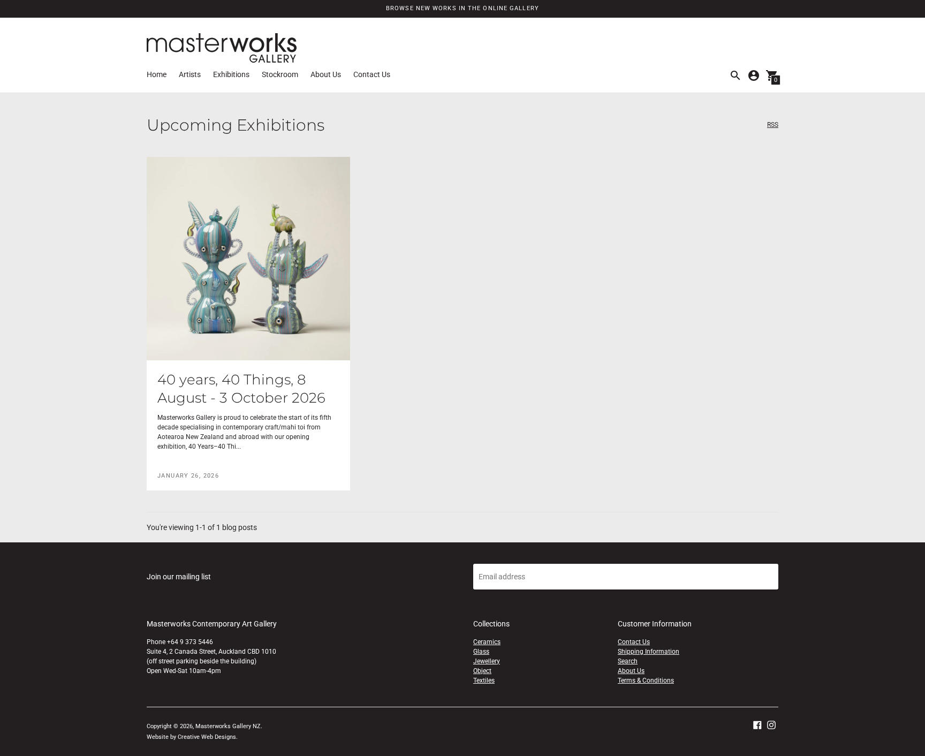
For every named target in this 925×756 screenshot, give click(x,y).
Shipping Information (648, 651)
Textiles (484, 680)
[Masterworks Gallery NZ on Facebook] (757, 724)
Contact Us (371, 74)
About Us (325, 74)
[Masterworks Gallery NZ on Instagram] (771, 724)
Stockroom (280, 74)
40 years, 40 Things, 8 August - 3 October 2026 (241, 388)
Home (156, 74)
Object (482, 671)
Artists (190, 74)
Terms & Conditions (646, 680)
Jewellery (486, 661)
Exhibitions (231, 74)
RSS (772, 125)
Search (628, 661)
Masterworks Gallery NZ (228, 726)
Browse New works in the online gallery (462, 8)
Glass (481, 651)
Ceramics (487, 642)
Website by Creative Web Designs (191, 737)
